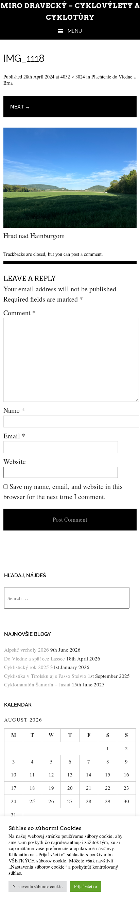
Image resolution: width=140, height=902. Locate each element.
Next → (20, 107)
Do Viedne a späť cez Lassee (34, 658)
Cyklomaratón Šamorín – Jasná (37, 684)
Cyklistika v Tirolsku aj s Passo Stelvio (45, 675)
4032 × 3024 (72, 76)
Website (14, 461)
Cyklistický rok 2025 (26, 667)
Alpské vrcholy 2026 (26, 649)
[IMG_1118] (70, 225)
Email (14, 435)
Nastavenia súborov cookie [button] (38, 886)
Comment (19, 312)
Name (14, 410)
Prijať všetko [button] (85, 886)
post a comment (86, 254)
